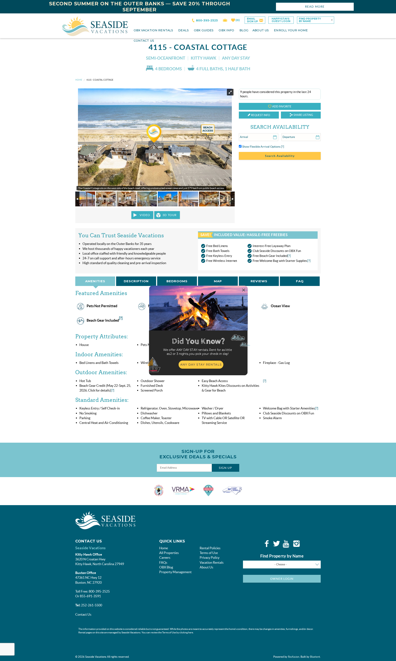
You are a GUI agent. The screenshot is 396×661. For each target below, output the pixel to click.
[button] (197, 352)
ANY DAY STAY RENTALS (201, 364)
